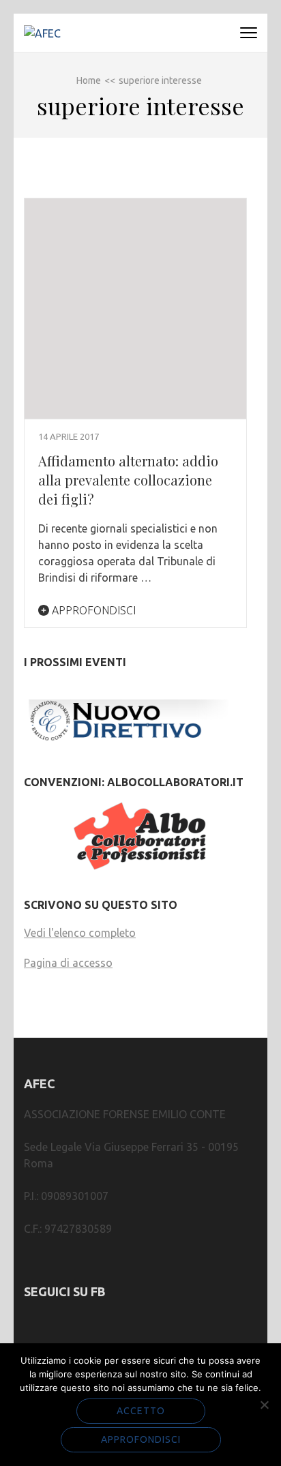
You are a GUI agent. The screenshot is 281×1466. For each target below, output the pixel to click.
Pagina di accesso (68, 963)
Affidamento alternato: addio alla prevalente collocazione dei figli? (128, 479)
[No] (264, 1404)
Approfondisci (92, 610)
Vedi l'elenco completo (80, 933)
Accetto (141, 1410)
